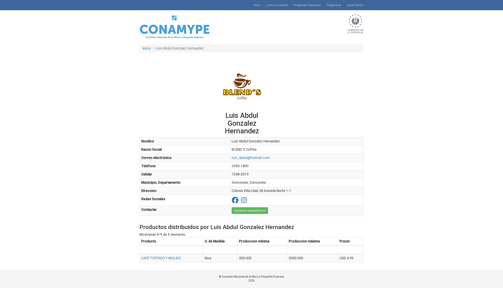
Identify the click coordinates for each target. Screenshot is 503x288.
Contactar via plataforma (249, 210)
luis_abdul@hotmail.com (251, 158)
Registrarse (334, 5)
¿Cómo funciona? (277, 5)
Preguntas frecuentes (307, 5)
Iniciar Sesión (355, 5)
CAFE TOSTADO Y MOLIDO (161, 258)
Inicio (257, 5)
